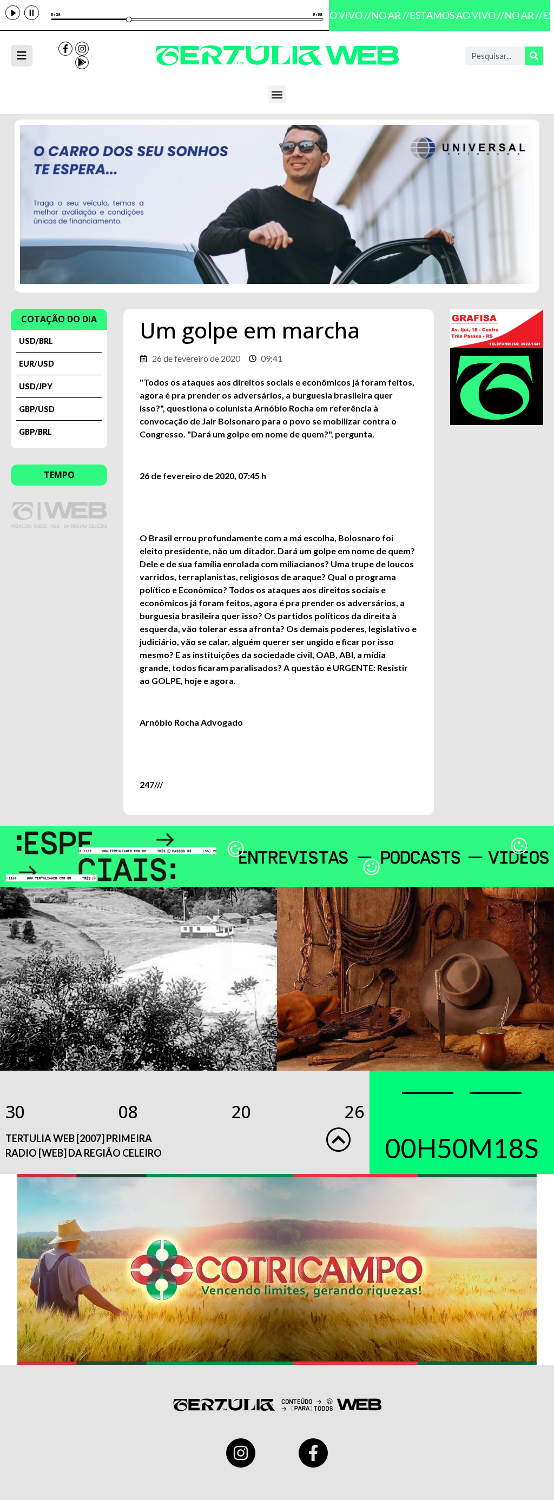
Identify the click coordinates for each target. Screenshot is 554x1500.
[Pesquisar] (534, 56)
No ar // (383, 15)
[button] (277, 94)
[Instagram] (82, 49)
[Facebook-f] (65, 49)
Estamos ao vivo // (450, 15)
